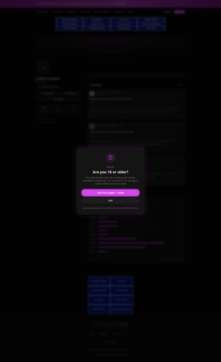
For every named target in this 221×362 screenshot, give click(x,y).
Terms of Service (114, 208)
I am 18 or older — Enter (110, 192)
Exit (110, 200)
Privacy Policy (131, 208)
